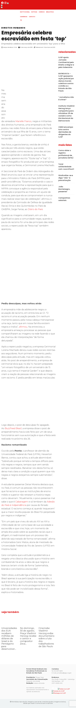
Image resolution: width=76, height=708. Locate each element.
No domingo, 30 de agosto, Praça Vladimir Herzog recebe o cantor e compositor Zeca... (28, 636)
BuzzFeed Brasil (13, 428)
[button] (24, 20)
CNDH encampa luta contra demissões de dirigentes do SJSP (65, 132)
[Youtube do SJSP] (7, 6)
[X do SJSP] (13, 3)
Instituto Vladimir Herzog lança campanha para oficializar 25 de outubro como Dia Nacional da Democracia (66, 113)
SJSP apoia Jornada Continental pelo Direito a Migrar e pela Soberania (66, 62)
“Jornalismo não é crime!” (66, 98)
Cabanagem (21, 501)
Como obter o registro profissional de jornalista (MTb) (65, 154)
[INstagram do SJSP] (5, 3)
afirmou (23, 326)
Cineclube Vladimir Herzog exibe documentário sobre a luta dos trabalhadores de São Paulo (46, 637)
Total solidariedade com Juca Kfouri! (66, 166)
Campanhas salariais (64, 199)
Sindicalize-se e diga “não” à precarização (65, 178)
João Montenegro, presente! (64, 189)
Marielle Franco (23, 121)
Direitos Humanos (13, 27)
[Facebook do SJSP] (2, 3)
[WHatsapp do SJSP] (8, 8)
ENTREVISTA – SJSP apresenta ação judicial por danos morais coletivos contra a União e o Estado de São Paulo (66, 82)
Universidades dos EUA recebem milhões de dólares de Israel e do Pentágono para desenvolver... (9, 638)
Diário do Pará (35, 209)
